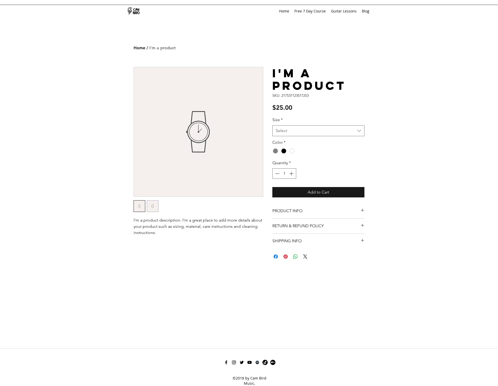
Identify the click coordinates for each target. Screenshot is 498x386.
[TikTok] (265, 362)
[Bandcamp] (272, 362)
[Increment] (291, 173)
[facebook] (226, 362)
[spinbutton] (284, 173)
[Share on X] (305, 256)
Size (277, 119)
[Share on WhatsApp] (295, 256)
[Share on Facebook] (276, 256)
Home (139, 47)
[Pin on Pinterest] (285, 256)
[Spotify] (257, 362)
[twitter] (241, 362)
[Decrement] (276, 173)
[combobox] (318, 130)
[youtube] (249, 362)
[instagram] (234, 362)
